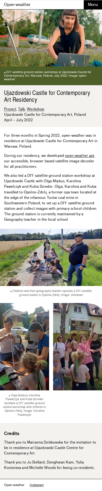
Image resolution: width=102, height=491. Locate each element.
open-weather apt (79, 156)
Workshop (35, 109)
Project (10, 109)
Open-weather (17, 4)
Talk (21, 109)
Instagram (37, 485)
